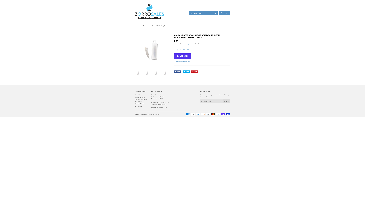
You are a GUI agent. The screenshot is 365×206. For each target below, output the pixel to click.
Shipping (186, 44)
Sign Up (226, 101)
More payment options (182, 61)
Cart (226, 13)
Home (137, 26)
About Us (138, 95)
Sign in (215, 9)
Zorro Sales (143, 114)
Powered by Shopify (154, 114)
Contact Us (138, 106)
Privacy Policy (139, 104)
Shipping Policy (140, 97)
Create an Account (225, 9)
